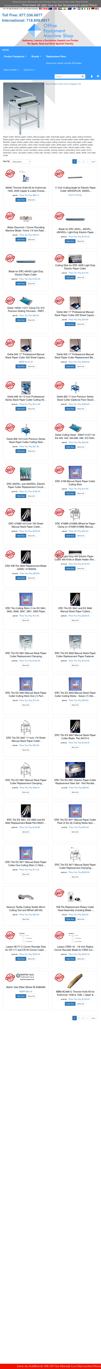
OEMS (5, 49)
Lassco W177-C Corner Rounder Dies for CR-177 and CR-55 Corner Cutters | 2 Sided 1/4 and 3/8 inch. (25, 949)
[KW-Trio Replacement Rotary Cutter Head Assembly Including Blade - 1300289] (75, 897)
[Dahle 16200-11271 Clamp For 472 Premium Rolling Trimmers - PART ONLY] (26, 301)
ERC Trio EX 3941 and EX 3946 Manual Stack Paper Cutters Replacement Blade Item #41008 (75, 611)
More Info (31, 200)
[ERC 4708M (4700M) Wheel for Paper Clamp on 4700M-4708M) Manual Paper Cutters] (75, 514)
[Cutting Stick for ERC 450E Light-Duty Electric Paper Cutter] (75, 258)
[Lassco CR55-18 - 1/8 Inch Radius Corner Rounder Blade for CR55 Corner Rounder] (75, 938)
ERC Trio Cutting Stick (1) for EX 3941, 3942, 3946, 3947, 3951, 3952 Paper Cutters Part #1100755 (26, 611)
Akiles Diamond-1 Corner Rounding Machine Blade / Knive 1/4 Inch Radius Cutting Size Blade (26, 230)
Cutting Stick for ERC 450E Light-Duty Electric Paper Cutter (75, 266)
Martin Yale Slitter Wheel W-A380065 (25, 987)
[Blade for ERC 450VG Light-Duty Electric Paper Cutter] (26, 261)
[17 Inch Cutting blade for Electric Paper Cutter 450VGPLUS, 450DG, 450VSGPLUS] (75, 178)
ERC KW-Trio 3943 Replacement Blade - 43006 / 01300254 (25, 567)
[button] (15, 56)
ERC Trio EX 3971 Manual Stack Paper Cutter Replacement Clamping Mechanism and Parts (75, 867)
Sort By (6, 161)
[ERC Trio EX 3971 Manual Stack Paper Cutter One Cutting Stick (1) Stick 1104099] (26, 853)
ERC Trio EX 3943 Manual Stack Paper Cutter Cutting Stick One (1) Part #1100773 (25, 696)
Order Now (21, 200)
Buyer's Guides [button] (10, 69)
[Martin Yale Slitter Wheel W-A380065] (26, 978)
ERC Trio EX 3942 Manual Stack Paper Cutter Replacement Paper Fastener (75, 654)
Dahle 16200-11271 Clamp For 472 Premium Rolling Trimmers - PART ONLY (25, 311)
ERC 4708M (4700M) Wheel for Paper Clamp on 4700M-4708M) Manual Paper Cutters (75, 526)
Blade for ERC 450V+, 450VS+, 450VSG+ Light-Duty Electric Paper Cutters (75, 232)
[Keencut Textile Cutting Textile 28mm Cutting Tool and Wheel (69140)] (26, 897)
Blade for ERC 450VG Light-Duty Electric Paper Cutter (26, 272)
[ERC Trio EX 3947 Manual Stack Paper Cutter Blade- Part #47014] (75, 726)
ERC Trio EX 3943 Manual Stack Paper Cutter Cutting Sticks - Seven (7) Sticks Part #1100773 (75, 696)
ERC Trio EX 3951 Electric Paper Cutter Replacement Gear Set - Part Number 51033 (75, 783)
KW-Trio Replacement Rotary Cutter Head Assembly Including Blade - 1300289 (75, 910)
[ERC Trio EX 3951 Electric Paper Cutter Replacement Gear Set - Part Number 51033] (75, 770)
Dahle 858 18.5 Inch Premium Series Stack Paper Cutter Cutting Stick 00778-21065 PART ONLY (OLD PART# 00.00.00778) (26, 443)
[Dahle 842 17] (75, 303)
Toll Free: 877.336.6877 (22, 15)
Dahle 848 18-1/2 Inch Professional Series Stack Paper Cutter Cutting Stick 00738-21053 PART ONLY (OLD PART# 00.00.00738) (25, 401)
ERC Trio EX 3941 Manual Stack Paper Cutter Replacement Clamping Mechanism (25, 656)
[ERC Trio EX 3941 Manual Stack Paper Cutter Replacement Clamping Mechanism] (26, 643)
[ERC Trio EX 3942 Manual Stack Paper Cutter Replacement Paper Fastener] (75, 643)
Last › (93, 161)
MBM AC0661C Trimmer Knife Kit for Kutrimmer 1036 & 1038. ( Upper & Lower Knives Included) (75, 994)
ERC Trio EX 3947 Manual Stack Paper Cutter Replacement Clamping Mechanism (25, 783)
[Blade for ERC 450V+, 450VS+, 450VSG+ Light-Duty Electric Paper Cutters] (75, 219)
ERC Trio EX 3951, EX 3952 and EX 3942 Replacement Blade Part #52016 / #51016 (26, 823)
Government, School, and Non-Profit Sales (64, 63)
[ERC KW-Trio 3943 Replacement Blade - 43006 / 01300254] (26, 557)
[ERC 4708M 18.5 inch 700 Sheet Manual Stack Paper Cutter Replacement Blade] (26, 514)
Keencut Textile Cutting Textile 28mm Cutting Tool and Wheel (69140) (26, 908)
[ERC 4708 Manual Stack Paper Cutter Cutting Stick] (75, 472)
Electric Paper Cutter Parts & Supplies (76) (63, 84)
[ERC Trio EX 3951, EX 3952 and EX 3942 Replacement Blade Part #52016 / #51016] (26, 811)
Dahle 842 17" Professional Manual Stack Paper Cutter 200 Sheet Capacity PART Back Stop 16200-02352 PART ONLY (25, 358)
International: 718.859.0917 (26, 20)
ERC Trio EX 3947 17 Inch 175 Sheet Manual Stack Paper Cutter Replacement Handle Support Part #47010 (25, 742)
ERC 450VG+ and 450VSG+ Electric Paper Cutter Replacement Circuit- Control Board (26, 487)
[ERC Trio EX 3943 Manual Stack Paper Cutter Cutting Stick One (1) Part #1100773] (26, 684)
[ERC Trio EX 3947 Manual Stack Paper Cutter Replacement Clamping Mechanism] (26, 770)
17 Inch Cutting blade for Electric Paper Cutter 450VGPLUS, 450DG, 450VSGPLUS (75, 190)
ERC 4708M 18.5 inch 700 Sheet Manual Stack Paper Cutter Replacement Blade (26, 526)
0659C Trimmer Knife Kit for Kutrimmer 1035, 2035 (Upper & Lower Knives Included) (26, 190)
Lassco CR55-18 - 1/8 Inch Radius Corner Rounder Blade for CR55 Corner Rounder (75, 949)
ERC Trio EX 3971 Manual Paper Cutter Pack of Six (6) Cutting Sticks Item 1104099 (75, 823)
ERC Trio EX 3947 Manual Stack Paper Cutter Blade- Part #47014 (75, 736)
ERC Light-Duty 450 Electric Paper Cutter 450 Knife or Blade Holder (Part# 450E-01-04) (75, 559)
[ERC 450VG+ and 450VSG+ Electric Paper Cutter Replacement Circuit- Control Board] (26, 474)
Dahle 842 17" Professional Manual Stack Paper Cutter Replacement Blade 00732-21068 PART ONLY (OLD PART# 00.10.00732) (75, 358)
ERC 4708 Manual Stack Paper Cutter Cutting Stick (75, 482)
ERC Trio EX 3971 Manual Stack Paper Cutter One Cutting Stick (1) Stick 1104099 (25, 865)
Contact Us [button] (29, 69)
